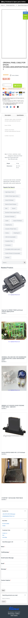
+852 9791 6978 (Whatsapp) (8, 514)
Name (3, 546)
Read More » (4, 313)
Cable (15, 155)
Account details (5, 523)
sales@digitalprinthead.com (8, 516)
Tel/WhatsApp (5, 552)
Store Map (4, 537)
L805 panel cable (14, 159)
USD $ (25, 12)
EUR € (25, 15)
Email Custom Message (7, 557)
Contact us (4, 533)
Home (2, 5)
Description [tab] (8, 115)
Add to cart (18, 85)
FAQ (3, 535)
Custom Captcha (6, 580)
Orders (3, 525)
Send (3, 590)
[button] (7, 107)
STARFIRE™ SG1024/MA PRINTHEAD (12, 498)
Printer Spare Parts (10, 5)
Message (4, 569)
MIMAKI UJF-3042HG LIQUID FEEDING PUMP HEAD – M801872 (13, 406)
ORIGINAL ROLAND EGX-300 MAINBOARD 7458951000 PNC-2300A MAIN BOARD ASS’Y (14, 358)
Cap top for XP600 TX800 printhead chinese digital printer (12, 310)
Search (3, 601)
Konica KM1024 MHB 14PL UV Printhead (13, 452)
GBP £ (25, 18)
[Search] (24, 262)
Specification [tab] (20, 115)
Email (3, 563)
